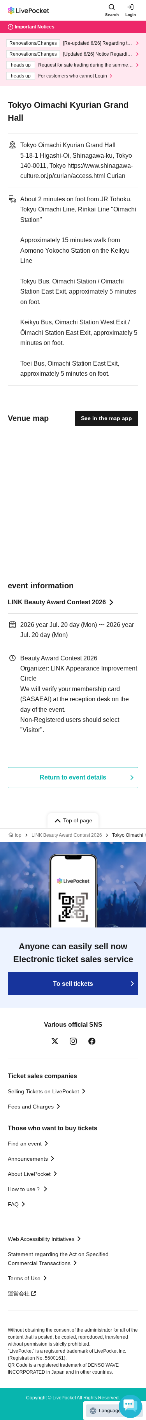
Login (130, 14)
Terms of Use (24, 1278)
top (18, 835)
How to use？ (24, 1189)
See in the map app (106, 418)
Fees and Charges (31, 1106)
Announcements (28, 1159)
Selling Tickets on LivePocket (43, 1091)
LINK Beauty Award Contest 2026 (57, 602)
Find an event (25, 1143)
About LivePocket (29, 1174)
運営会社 (19, 1293)
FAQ (13, 1204)
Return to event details (73, 777)
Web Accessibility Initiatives (41, 1239)
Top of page (77, 820)
